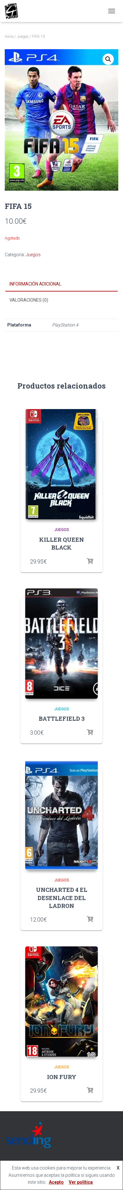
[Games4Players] (14, 11)
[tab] (61, 284)
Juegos (23, 36)
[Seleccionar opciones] (90, 561)
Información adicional (35, 283)
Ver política (81, 1182)
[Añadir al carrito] (90, 732)
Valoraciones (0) (28, 300)
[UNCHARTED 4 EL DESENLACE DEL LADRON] (61, 815)
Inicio (9, 36)
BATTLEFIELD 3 (62, 718)
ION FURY (61, 1077)
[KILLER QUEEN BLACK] (61, 464)
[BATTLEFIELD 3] (61, 643)
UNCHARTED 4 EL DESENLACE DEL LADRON (61, 897)
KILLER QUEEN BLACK (61, 543)
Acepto (56, 1182)
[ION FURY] (61, 1001)
